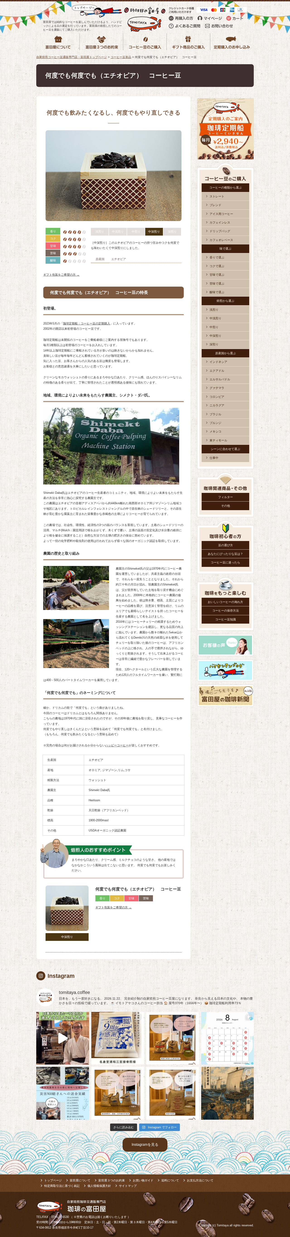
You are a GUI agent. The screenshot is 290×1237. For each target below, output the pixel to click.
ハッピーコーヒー (117, 745)
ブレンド (215, 205)
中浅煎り (215, 318)
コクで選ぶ (217, 266)
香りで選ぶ (217, 257)
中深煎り (215, 335)
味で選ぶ (225, 248)
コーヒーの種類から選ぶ (225, 187)
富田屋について (80, 1180)
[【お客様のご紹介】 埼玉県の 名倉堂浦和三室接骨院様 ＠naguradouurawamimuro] (117, 1038)
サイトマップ (128, 1186)
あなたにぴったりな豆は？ (225, 554)
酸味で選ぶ (217, 292)
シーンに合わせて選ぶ (225, 449)
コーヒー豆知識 (225, 619)
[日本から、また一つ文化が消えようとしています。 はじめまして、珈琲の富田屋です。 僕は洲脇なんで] (62, 1038)
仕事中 (214, 458)
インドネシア (218, 362)
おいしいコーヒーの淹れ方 (225, 602)
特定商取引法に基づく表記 (62, 1186)
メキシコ (215, 431)
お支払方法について (200, 1180)
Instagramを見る (145, 1144)
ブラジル (215, 414)
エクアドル (217, 370)
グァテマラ (217, 388)
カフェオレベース (221, 240)
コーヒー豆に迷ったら (225, 562)
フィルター (225, 497)
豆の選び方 (225, 545)
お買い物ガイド (143, 1180)
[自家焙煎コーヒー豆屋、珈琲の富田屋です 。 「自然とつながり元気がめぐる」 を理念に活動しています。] (172, 1038)
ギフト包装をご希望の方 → (61, 274)
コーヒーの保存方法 (225, 610)
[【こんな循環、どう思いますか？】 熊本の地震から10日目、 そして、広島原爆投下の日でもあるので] (62, 1093)
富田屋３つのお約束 (111, 1180)
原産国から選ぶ (225, 353)
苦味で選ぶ (217, 283)
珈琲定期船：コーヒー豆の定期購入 (86, 323)
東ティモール (218, 440)
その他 (225, 505)
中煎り (214, 327)
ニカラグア (217, 405)
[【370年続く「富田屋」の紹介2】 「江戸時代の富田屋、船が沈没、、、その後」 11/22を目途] (227, 1093)
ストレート (217, 196)
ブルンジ (215, 423)
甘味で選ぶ (217, 274)
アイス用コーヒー (221, 214)
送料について (170, 1180)
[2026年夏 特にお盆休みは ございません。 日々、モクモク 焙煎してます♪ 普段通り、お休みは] (227, 1038)
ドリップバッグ (220, 231)
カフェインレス (220, 222)
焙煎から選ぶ (225, 300)
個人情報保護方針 (99, 1186)
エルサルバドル (220, 379)
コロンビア (217, 396)
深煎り (214, 344)
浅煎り (214, 309)
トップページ (53, 1180)
